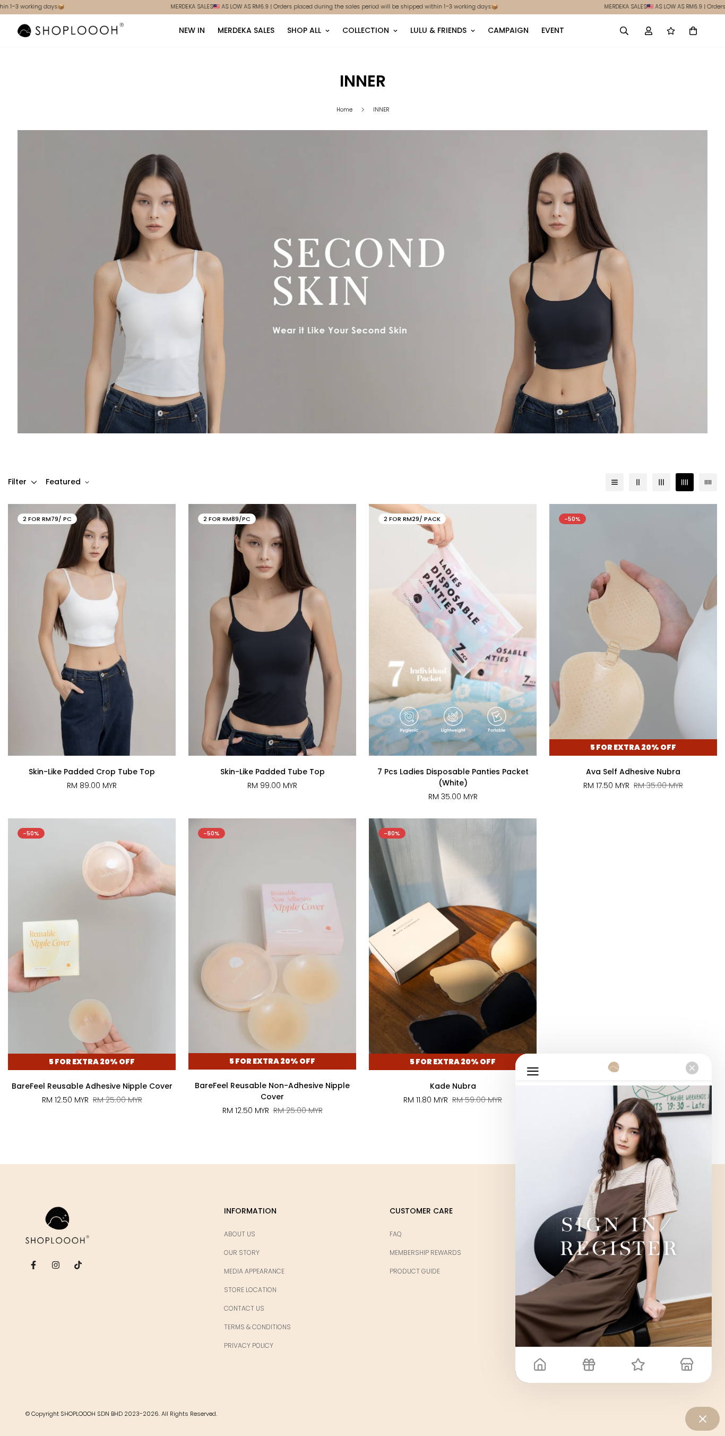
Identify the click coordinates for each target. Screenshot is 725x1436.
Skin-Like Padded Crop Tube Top (92, 771)
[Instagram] (56, 1265)
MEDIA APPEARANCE (254, 1271)
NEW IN (192, 30)
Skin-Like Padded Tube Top (272, 771)
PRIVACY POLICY (248, 1345)
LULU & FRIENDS (438, 30)
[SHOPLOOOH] (71, 30)
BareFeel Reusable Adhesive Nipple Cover (92, 1086)
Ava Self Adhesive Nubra (633, 771)
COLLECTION (365, 30)
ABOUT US (239, 1233)
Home (344, 110)
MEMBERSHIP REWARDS (425, 1252)
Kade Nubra (453, 1086)
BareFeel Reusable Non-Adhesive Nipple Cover (272, 1091)
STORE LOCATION (250, 1289)
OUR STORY (242, 1252)
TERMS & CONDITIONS (257, 1326)
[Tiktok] (78, 1265)
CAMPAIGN (508, 30)
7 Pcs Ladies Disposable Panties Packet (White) (453, 777)
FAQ (396, 1233)
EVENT (552, 30)
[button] (693, 30)
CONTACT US (244, 1308)
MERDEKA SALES (246, 30)
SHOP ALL (304, 30)
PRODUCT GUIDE (415, 1271)
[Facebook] (33, 1265)
